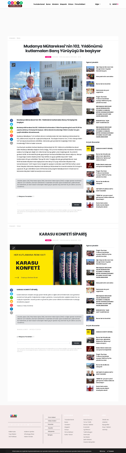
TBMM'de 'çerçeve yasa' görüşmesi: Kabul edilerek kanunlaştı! (105, 197)
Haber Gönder (28, 437)
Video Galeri (52, 421)
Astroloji (104, 430)
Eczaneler (86, 427)
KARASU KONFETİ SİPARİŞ (104, 148)
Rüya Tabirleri (106, 427)
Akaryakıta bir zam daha (104, 76)
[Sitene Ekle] (32, 425)
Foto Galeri (52, 417)
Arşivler (50, 428)
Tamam (111, 451)
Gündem (55, 4)
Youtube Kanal (39, 4)
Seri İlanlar (86, 437)
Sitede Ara (105, 420)
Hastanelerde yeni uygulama (102, 91)
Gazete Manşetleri (89, 442)
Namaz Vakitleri (88, 425)
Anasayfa (12, 38)
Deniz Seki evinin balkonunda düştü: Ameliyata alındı (102, 205)
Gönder (76, 205)
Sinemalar (86, 434)
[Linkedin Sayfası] (22, 425)
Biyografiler (105, 425)
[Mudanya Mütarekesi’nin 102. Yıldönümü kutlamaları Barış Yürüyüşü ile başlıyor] (46, 88)
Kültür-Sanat (69, 434)
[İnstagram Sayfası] (16, 425)
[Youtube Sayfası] (19, 425)
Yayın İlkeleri (12, 434)
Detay (103, 451)
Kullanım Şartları (29, 432)
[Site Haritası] (28, 425)
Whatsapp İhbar (29, 434)
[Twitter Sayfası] (12, 425)
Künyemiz (51, 431)
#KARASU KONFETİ (22, 329)
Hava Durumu (87, 420)
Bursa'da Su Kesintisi (103, 84)
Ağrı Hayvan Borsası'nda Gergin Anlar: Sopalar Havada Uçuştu (104, 69)
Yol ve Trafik (87, 422)
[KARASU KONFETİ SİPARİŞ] (46, 265)
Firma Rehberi (80, 4)
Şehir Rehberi (87, 439)
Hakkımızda (12, 432)
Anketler (104, 422)
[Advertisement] (63, 22)
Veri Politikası (12, 437)
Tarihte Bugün (87, 432)
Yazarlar (50, 424)
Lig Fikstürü (86, 430)
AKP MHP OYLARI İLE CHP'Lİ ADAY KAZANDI (104, 190)
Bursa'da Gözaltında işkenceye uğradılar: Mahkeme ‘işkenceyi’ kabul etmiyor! (103, 157)
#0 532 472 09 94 (35, 329)
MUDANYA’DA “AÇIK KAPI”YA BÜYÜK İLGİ (102, 122)
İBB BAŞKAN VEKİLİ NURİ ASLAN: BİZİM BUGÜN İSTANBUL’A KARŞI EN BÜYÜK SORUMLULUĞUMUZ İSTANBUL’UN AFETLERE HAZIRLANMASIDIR (104, 111)
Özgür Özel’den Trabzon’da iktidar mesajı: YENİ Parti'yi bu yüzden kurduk (103, 100)
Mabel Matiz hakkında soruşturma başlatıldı (103, 165)
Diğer (97, 4)
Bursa (48, 4)
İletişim (50, 435)
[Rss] (25, 425)
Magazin (63, 4)
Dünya (70, 4)
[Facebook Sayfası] (9, 425)
